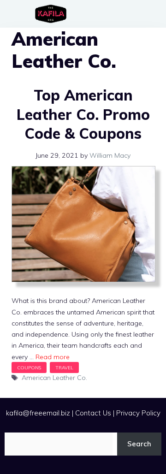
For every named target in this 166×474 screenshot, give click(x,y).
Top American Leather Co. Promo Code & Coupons (83, 114)
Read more (53, 357)
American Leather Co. (54, 377)
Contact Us (93, 413)
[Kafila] (53, 14)
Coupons (29, 367)
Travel (64, 367)
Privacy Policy (138, 413)
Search (139, 443)
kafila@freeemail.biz (38, 413)
